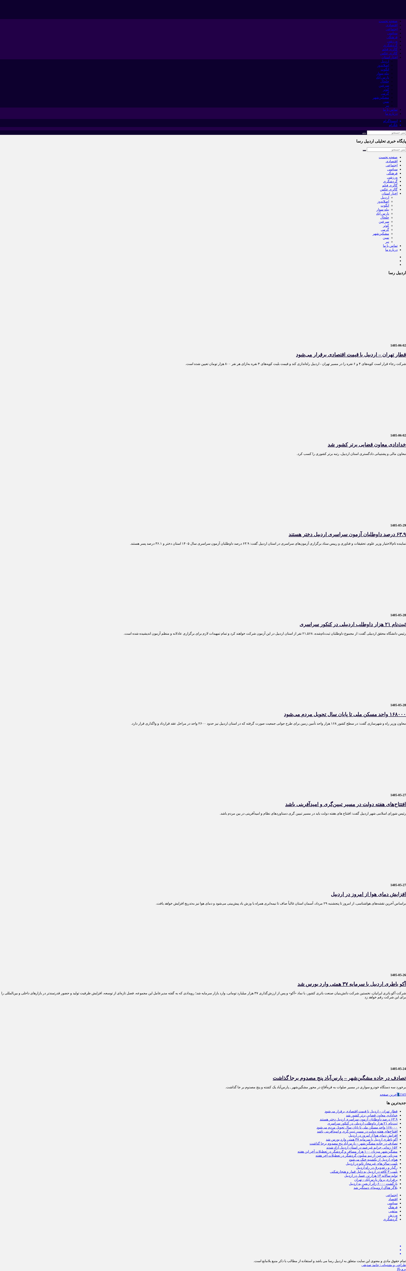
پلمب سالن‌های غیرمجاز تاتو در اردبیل (372, 1163)
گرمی (385, 93)
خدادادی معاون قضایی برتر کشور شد (367, 444)
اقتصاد (393, 1199)
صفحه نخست (388, 21)
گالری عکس (389, 53)
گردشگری (390, 45)
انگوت (385, 69)
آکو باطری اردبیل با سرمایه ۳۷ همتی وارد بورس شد (352, 984)
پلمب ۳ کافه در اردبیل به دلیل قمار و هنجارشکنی (364, 1171)
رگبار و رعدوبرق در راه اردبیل (377, 1167)
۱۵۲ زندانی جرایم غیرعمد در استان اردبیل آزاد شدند (362, 1147)
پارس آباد (382, 77)
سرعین (384, 85)
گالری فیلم (390, 49)
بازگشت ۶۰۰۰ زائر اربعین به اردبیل (373, 1183)
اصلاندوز (383, 65)
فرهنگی (392, 37)
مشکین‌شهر (381, 97)
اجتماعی (392, 29)
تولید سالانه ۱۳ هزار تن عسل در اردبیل (371, 1175)
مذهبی (393, 1211)
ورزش (393, 1215)
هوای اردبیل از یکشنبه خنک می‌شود (373, 1159)
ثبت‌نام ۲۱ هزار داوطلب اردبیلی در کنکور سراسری (353, 624)
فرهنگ (393, 1207)
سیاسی (392, 33)
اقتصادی (392, 25)
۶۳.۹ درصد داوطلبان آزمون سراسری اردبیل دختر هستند (347, 534)
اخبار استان (390, 57)
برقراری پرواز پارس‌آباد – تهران (376, 1179)
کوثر (386, 89)
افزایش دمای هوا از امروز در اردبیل (368, 894)
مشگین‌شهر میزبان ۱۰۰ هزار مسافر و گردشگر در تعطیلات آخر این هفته (348, 1151)
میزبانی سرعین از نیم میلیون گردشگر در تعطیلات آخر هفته (356, 1155)
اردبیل (385, 61)
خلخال (384, 81)
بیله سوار (382, 73)
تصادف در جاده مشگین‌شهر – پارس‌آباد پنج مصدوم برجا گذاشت (339, 1078)
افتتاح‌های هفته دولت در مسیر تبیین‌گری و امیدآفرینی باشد (345, 804)
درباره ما (391, 113)
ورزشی (392, 41)
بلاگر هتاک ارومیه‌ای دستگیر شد (376, 1187)
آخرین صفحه (389, 1094)
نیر (387, 105)
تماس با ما (390, 109)
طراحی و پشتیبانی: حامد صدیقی (383, 1265)
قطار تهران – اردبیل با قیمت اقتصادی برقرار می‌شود (351, 354)
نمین (386, 101)
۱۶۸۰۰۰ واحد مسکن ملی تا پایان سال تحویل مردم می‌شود (345, 714)
